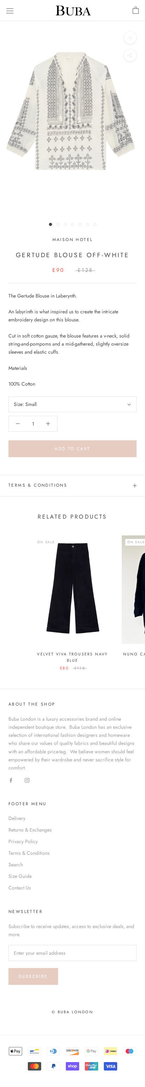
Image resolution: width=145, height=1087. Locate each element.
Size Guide (20, 876)
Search (15, 864)
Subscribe (33, 976)
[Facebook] (10, 780)
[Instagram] (27, 780)
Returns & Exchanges (30, 829)
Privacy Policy (23, 841)
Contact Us (19, 887)
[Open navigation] (9, 10)
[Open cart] (136, 10)
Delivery (16, 818)
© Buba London (72, 1012)
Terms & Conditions (37, 485)
